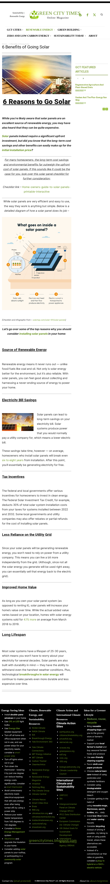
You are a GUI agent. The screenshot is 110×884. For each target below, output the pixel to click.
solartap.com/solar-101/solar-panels (49, 320)
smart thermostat (14, 787)
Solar (5, 136)
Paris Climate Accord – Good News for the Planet (85, 555)
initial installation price (17, 150)
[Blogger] (80, 15)
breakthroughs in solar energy (39, 674)
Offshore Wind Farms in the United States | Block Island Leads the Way (85, 193)
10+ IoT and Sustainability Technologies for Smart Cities (85, 293)
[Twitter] (94, 15)
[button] (101, 14)
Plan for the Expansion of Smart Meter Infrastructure (85, 226)
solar (22, 849)
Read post (79, 90)
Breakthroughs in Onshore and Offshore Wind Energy (85, 364)
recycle (92, 722)
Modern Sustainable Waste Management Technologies (85, 397)
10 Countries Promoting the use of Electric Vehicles (85, 676)
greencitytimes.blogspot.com (53, 840)
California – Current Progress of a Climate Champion (85, 493)
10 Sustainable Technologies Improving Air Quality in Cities (85, 259)
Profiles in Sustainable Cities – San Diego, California (85, 430)
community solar (12, 859)
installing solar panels (33, 333)
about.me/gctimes (99, 880)
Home (4, 44)
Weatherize (9, 838)
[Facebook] (87, 15)
